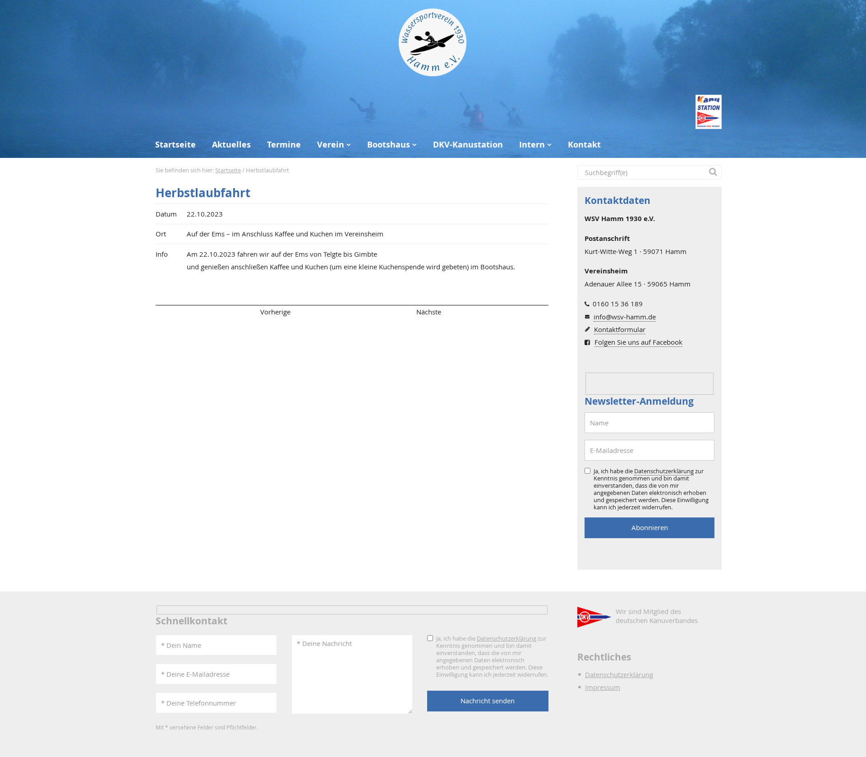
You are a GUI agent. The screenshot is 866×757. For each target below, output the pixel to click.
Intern (532, 144)
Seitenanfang (182, 311)
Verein (330, 144)
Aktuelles (231, 144)
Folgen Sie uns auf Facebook (638, 341)
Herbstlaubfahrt (203, 193)
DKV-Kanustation (468, 144)
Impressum (602, 687)
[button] (714, 172)
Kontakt (584, 144)
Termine (284, 144)
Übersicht (352, 311)
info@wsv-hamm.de (625, 316)
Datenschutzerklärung (664, 471)
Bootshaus (388, 144)
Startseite (175, 144)
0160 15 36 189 (618, 303)
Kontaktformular (619, 329)
